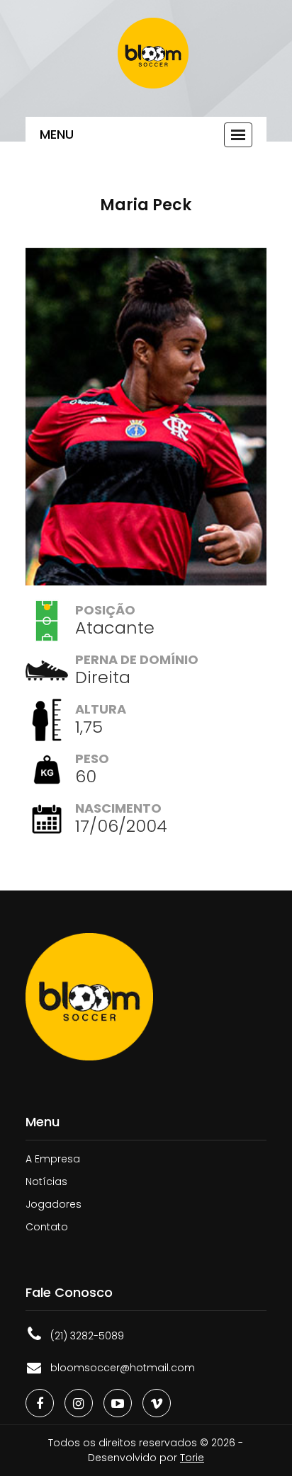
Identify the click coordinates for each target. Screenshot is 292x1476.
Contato (47, 1227)
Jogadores (54, 1204)
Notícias (46, 1181)
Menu (57, 134)
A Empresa (53, 1159)
